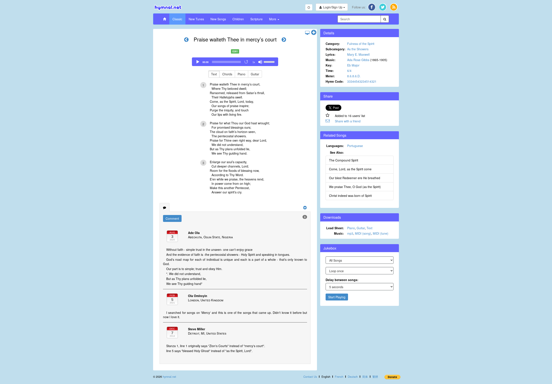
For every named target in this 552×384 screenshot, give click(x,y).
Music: (331, 60)
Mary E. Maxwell (358, 54)
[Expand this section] (313, 33)
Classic (177, 19)
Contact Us (310, 377)
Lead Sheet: (335, 228)
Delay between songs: (342, 280)
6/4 (349, 70)
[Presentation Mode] (307, 32)
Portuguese (355, 146)
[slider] (270, 61)
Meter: (330, 76)
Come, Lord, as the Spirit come (350, 169)
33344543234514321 (361, 81)
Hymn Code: (335, 81)
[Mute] (260, 62)
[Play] (198, 62)
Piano (241, 74)
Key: (329, 65)
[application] (235, 61)
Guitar (255, 74)
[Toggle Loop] (246, 62)
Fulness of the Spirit (360, 43)
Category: (333, 43)
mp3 (350, 233)
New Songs (218, 19)
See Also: (337, 152)
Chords (227, 74)
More (273, 19)
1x (253, 62)
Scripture (256, 19)
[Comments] (164, 207)
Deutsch (353, 377)
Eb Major (353, 65)
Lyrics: (331, 54)
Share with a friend (348, 121)
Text (214, 74)
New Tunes (196, 19)
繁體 (375, 377)
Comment (172, 218)
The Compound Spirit (343, 160)
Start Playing (336, 297)
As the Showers (358, 49)
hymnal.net (169, 377)
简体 (365, 377)
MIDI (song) (363, 233)
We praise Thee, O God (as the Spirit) (355, 187)
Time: (330, 70)
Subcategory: (335, 49)
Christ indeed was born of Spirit (350, 195)
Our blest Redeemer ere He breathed (354, 178)
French (339, 377)
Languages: (335, 146)
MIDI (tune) (380, 233)
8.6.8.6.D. (354, 76)
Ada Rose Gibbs (358, 60)
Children (238, 19)
